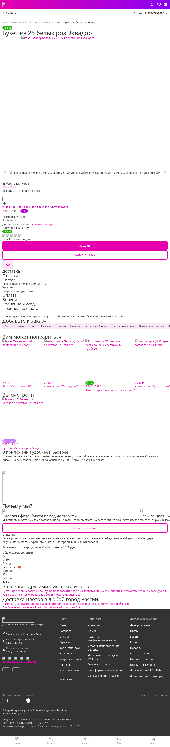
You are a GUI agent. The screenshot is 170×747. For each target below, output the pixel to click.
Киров (21, 607)
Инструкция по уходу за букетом (103, 657)
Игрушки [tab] (61, 325)
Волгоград (63, 604)
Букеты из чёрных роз (66, 594)
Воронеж (35, 604)
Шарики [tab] (32, 325)
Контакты (94, 625)
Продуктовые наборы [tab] (151, 325)
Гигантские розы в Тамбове (34, 594)
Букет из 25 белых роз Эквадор (22, 445)
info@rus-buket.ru (16, 651)
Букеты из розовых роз (17, 591)
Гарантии (65, 642)
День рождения (140, 625)
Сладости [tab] (46, 325)
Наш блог (65, 665)
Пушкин (18, 604)
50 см (5, 187)
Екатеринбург (101, 604)
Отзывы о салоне (99, 664)
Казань (29, 607)
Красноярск (49, 604)
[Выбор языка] (140, 13)
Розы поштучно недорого (49, 591)
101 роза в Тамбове (78, 591)
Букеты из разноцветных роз (109, 591)
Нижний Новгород (63, 607)
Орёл (78, 607)
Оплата (64, 636)
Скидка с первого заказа (103, 676)
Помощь (93, 631)
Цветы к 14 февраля (143, 665)
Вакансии (65, 680)
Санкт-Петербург (81, 604)
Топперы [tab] (75, 325)
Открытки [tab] (18, 325)
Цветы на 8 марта (141, 659)
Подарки (135, 648)
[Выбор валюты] (134, 13)
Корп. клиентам (69, 648)
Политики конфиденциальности (102, 638)
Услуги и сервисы (70, 659)
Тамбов (11, 13)
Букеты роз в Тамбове (142, 591)
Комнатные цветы (141, 653)
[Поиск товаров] (152, 5)
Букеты (134, 636)
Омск (26, 604)
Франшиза (66, 653)
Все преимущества (85, 528)
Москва (114, 604)
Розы (133, 642)
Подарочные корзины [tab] (122, 325)
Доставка (65, 631)
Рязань (12, 607)
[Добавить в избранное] (7, 264)
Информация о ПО (69, 672)
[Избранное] (159, 5)
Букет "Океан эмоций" (16, 384)
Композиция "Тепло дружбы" (63, 384)
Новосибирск (42, 607)
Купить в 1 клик (85, 255)
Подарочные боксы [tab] (95, 325)
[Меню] (166, 5)
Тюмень (7, 604)
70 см (12, 187)
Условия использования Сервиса (103, 647)
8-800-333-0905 (14, 642)
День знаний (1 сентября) (146, 676)
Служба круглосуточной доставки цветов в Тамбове (36, 710)
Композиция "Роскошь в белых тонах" (110, 387)
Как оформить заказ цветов (105, 670)
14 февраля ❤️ (11, 567)
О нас (63, 625)
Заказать (85, 245)
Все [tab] (6, 325)
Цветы (134, 631)
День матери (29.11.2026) (146, 670)
